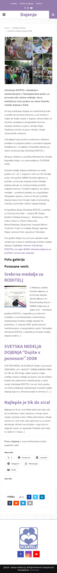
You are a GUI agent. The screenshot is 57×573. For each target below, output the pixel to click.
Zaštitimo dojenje (26, 4)
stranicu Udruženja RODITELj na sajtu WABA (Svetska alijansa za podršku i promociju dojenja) (27, 249)
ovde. (16, 445)
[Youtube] (36, 554)
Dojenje (28, 14)
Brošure (39, 4)
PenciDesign (34, 570)
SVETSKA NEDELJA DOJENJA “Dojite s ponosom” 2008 (22, 352)
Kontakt (14, 4)
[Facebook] (20, 554)
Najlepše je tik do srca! (27, 402)
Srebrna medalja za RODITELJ (23, 277)
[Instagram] (28, 554)
